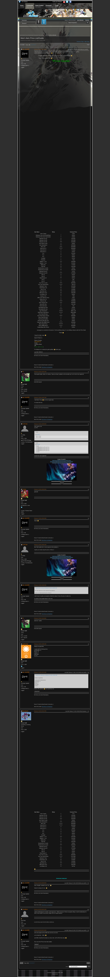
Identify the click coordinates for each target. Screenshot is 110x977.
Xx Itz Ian (24, 424)
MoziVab (87, 20)
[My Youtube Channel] (21, 508)
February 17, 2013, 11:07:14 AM (40, 672)
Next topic (87, 41)
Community (29, 6)
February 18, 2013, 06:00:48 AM (40, 882)
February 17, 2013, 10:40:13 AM (40, 49)
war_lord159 (25, 49)
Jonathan (25, 909)
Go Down (22, 44)
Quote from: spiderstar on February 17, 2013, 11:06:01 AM (46, 675)
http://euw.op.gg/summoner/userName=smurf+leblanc (61, 461)
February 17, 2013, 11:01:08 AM (40, 618)
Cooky (24, 489)
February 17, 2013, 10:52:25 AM (40, 489)
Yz (23, 371)
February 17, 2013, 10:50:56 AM (40, 423)
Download (49, 6)
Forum (26, 35)
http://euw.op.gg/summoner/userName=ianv (61, 460)
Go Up (21, 963)
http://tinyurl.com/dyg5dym (47, 367)
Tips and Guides (42, 35)
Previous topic (80, 41)
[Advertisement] (55, 30)
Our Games (25, 1)
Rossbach (25, 711)
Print (88, 44)
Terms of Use (55, 974)
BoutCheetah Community (33, 35)
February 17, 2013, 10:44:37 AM (40, 397)
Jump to (67, 966)
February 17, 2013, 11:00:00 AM (40, 585)
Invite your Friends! (57, 1)
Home (22, 6)
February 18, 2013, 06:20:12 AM (40, 909)
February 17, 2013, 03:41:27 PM (40, 711)
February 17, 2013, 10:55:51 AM (40, 544)
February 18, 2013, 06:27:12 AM (40, 930)
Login (57, 6)
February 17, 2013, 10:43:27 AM (40, 371)
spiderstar (25, 644)
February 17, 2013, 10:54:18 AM (40, 518)
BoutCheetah (22, 35)
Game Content (39, 6)
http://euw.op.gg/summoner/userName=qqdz (61, 462)
